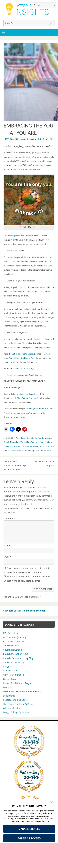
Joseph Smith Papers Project (17, 683)
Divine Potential (43, 139)
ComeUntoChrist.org (13, 662)
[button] (29, 200)
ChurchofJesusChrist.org (15, 653)
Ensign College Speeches (16, 712)
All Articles (27, 139)
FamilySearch (10, 670)
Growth (6, 442)
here (33, 504)
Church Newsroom (12, 649)
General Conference (13, 674)
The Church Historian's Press (18, 703)
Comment (9, 518)
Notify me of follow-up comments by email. (29, 576)
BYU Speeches (10, 633)
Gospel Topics (10, 679)
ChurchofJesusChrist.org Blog (18, 658)
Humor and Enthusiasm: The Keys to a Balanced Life (15, 465)
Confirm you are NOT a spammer (23, 596)
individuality (48, 442)
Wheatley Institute (12, 708)
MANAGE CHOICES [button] (29, 829)
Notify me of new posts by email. (24, 580)
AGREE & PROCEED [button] (29, 838)
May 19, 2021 (11, 139)
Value (49, 450)
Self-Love (25, 446)
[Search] (50, 23)
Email (7, 556)
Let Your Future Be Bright (44, 463)
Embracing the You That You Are (38, 438)
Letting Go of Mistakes (12, 446)
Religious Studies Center (15, 699)
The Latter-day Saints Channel (35, 450)
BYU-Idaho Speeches (13, 641)
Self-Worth (34, 446)
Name (8, 545)
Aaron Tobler (21, 438)
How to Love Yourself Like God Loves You (26, 442)
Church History (11, 645)
